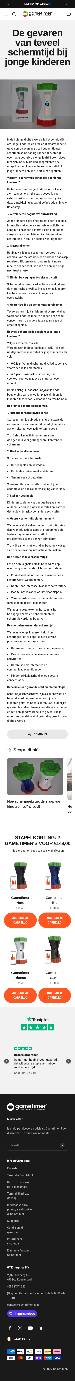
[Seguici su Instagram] (20, 1328)
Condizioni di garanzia (15, 1230)
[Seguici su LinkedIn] (40, 1328)
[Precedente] (8, 4)
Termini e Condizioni (20, 1175)
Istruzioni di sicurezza (14, 1241)
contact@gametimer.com (23, 1304)
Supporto (13, 1220)
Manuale (12, 1168)
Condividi (40, 734)
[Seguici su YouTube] (30, 1328)
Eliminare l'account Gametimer (19, 1252)
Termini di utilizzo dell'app (18, 1196)
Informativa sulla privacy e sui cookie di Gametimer (19, 1209)
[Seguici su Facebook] (10, 1328)
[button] (6, 1061)
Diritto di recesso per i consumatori (18, 1184)
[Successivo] (67, 4)
